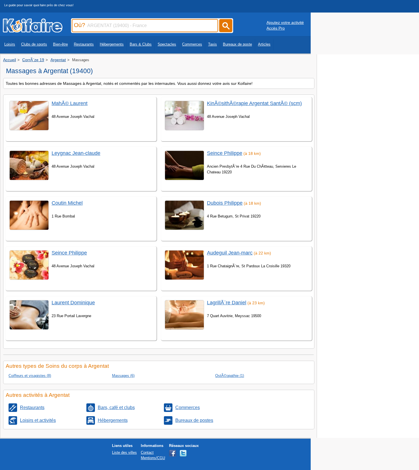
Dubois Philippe (225, 203)
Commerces (192, 44)
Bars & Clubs (141, 44)
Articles (264, 44)
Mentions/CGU (153, 458)
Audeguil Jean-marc (230, 253)
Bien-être (60, 44)
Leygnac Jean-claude (76, 153)
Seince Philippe (69, 253)
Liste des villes (124, 452)
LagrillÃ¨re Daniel (226, 302)
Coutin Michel (67, 203)
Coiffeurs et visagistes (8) (30, 375)
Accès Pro (276, 28)
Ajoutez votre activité (285, 22)
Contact (147, 452)
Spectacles (167, 44)
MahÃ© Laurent (70, 103)
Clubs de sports (34, 44)
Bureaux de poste (237, 44)
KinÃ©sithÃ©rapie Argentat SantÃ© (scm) (254, 103)
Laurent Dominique (73, 302)
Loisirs (9, 44)
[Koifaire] (32, 31)
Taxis (212, 44)
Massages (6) (123, 375)
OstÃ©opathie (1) (229, 375)
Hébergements (112, 44)
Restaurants (84, 44)
